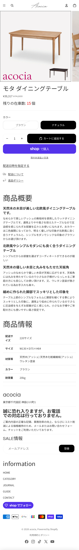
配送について (16, 174)
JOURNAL (9, 485)
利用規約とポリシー (39, 534)
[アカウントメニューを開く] (66, 5)
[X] (46, 541)
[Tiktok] (39, 541)
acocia (33, 529)
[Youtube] (52, 541)
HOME (6, 472)
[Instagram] (33, 541)
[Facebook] (26, 541)
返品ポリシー (16, 180)
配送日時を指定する (16, 165)
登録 (66, 448)
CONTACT (8, 497)
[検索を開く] (12, 5)
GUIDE (7, 491)
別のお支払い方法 (39, 157)
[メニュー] (4, 5)
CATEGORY (9, 479)
